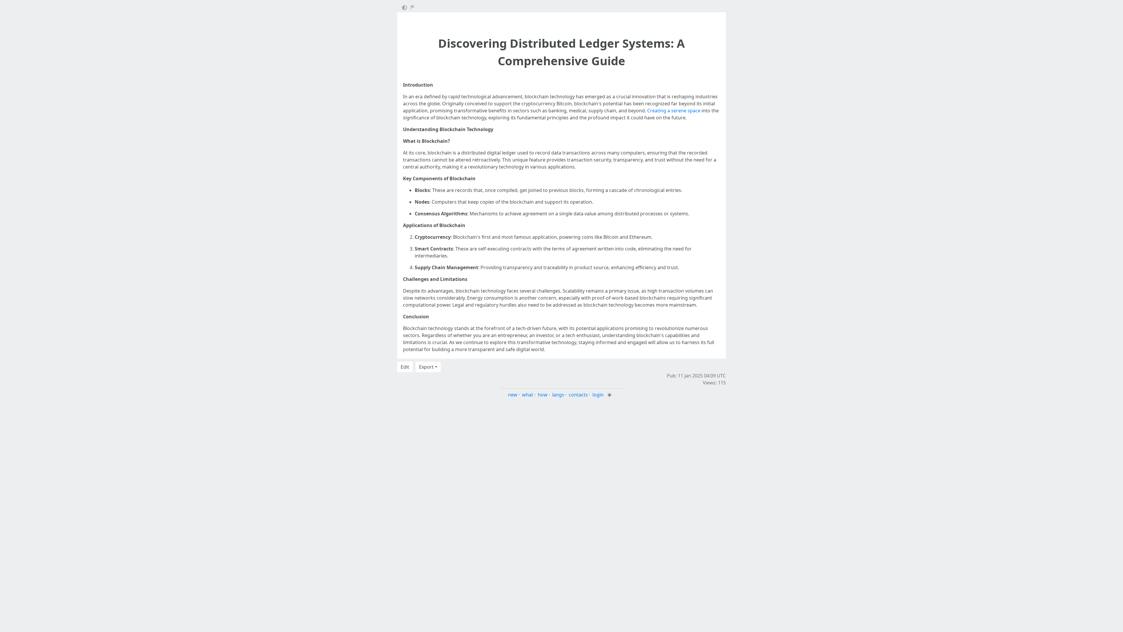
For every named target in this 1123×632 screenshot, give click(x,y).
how (542, 394)
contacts (578, 394)
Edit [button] (405, 367)
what (527, 394)
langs (558, 394)
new (512, 394)
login (598, 394)
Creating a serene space (673, 110)
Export (426, 367)
